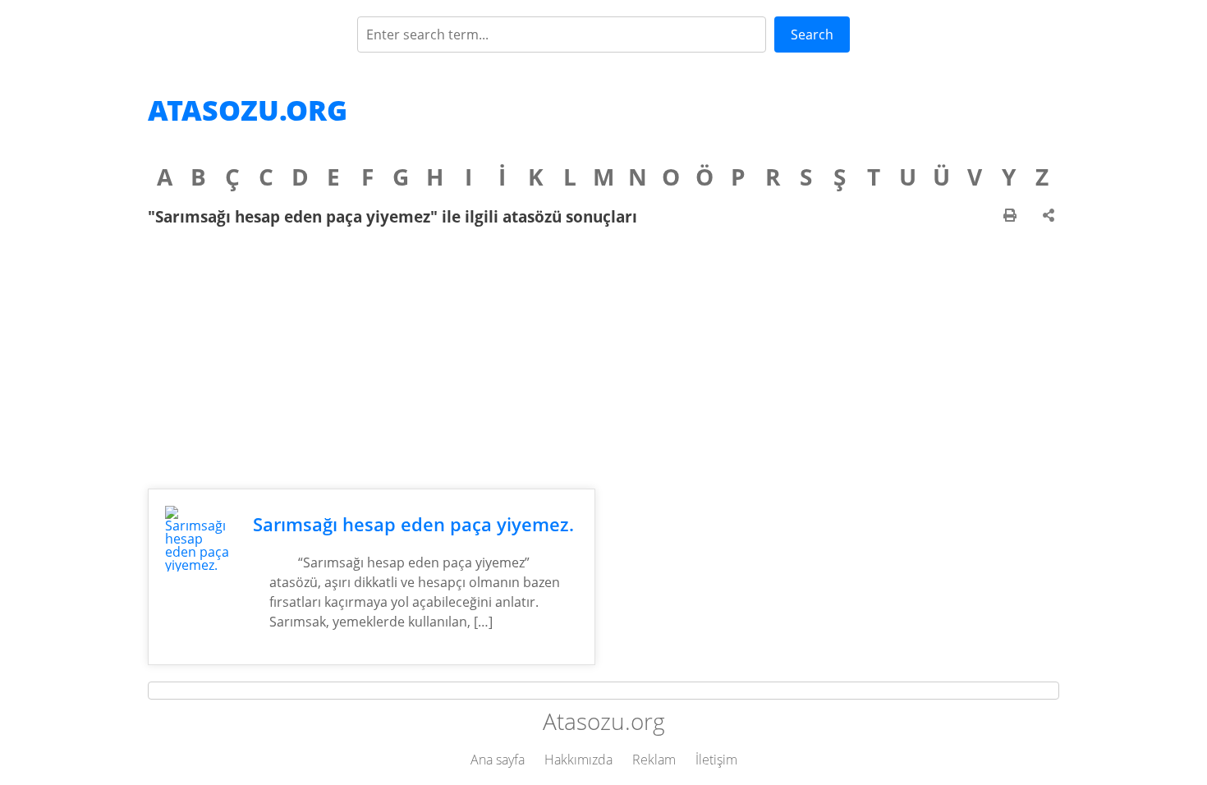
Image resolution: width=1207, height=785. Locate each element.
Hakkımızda (578, 760)
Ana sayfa (497, 760)
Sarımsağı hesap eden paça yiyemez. (413, 524)
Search (812, 34)
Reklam (654, 760)
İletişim (716, 760)
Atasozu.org (247, 110)
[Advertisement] (603, 357)
